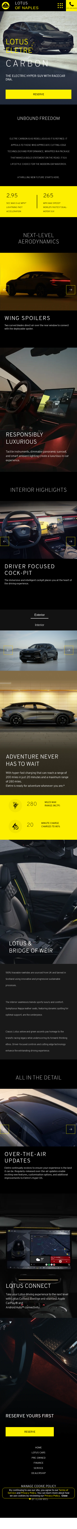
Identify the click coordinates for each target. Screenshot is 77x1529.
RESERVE (38, 94)
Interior (39, 625)
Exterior (39, 614)
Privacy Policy (28, 1492)
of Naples (27, 5)
